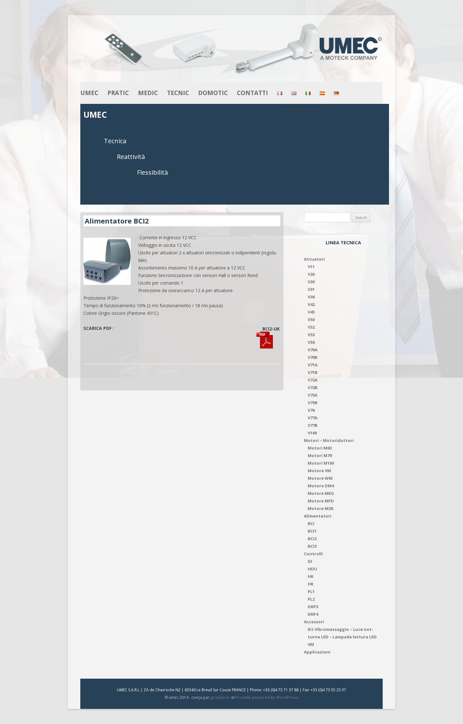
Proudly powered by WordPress (267, 697)
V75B (312, 402)
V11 (311, 266)
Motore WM (320, 478)
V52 (311, 327)
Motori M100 (321, 463)
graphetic (220, 697)
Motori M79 (320, 455)
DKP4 (313, 614)
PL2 (311, 599)
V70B (312, 357)
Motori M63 (320, 448)
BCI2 (312, 538)
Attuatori (314, 259)
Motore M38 (320, 508)
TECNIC (178, 93)
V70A (312, 350)
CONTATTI (252, 93)
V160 (312, 433)
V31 (311, 289)
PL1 (311, 591)
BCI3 (312, 546)
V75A (312, 395)
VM (311, 644)
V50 (311, 319)
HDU (312, 569)
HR (310, 584)
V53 (311, 334)
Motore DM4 (321, 486)
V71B (312, 372)
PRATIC (118, 93)
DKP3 (313, 606)
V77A (312, 418)
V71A (312, 365)
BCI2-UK (271, 329)
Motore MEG (321, 493)
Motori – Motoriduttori (329, 440)
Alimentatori (317, 516)
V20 (311, 274)
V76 (311, 410)
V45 (311, 312)
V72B (312, 387)
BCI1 (312, 531)
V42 (311, 304)
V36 (311, 297)
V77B (312, 425)
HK (310, 576)
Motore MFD (321, 501)
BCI (311, 523)
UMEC (89, 93)
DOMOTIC (213, 93)
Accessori (314, 622)
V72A (312, 380)
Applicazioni (317, 652)
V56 (311, 342)
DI (310, 561)
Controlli (313, 554)
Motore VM (319, 470)
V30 (311, 282)
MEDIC (148, 93)
